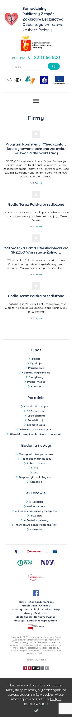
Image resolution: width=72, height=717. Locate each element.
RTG (36, 467)
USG (36, 472)
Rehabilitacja (36, 420)
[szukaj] (54, 66)
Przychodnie (36, 367)
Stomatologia (36, 424)
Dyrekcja (36, 363)
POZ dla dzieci (36, 411)
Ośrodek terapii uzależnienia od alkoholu (36, 434)
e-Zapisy (36, 515)
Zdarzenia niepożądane (42, 620)
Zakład (36, 358)
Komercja (36, 481)
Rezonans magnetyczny (36, 458)
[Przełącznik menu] (36, 101)
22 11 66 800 (47, 57)
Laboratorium (36, 463)
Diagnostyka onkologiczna (36, 477)
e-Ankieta (36, 529)
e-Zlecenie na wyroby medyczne (36, 510)
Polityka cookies (41, 609)
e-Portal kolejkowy (36, 520)
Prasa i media (36, 381)
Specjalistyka (36, 415)
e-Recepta (36, 501)
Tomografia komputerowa (36, 454)
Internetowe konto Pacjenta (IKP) (36, 524)
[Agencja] (35, 668)
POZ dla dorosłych (36, 406)
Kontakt (36, 386)
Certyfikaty (36, 377)
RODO (22, 601)
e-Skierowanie (36, 506)
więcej (34, 183)
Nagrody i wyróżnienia (36, 372)
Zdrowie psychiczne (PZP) (36, 429)
